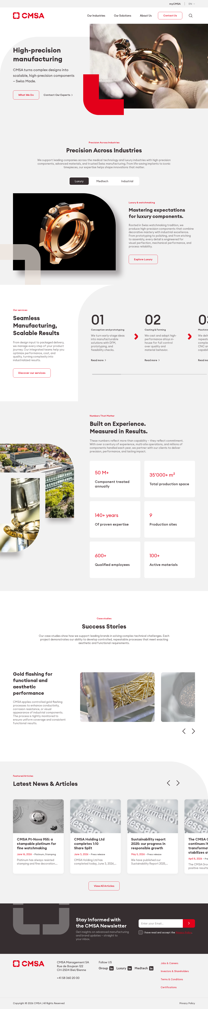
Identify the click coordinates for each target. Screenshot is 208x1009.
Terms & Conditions (172, 979)
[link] (109, 336)
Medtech (141, 968)
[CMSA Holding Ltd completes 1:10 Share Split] (95, 836)
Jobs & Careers (169, 963)
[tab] (79, 181)
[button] (183, 731)
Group (103, 968)
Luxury (121, 968)
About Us (146, 15)
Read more (97, 360)
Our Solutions (122, 15)
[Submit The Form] (189, 923)
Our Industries (96, 15)
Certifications (169, 987)
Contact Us (170, 15)
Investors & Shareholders (175, 971)
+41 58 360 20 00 (68, 978)
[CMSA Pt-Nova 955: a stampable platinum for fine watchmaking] (38, 836)
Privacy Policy (184, 932)
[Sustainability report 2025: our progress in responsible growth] (152, 836)
